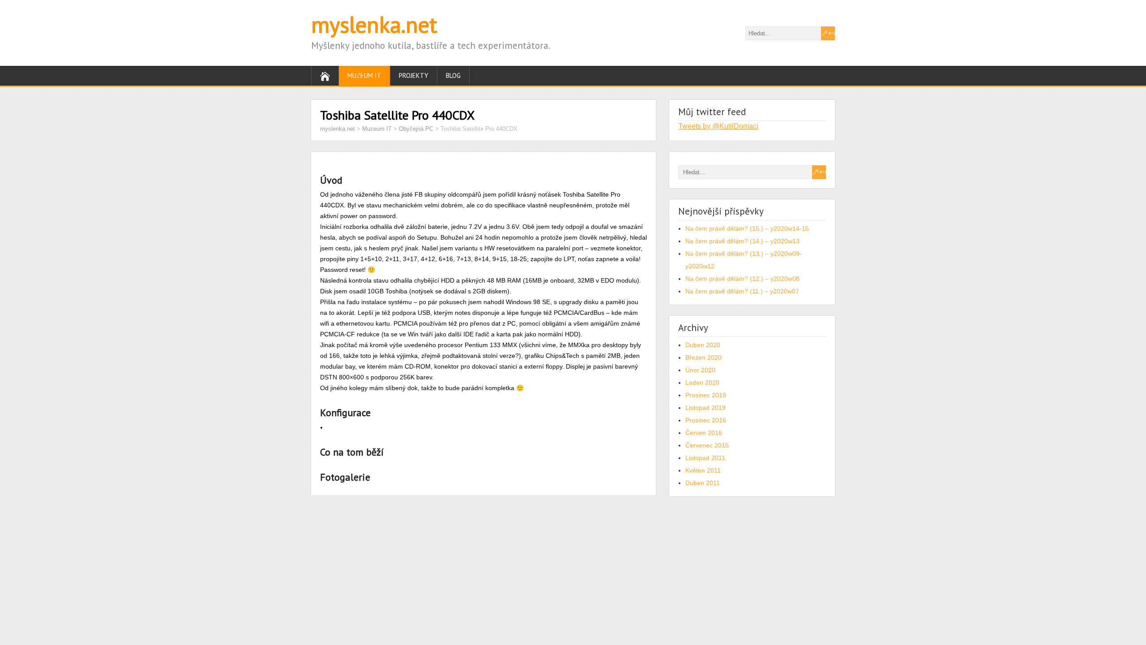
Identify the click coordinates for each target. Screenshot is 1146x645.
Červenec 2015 (707, 445)
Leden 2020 (702, 382)
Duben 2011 (702, 482)
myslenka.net (374, 24)
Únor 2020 (700, 370)
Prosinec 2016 (705, 420)
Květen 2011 (703, 470)
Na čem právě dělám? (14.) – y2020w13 (742, 241)
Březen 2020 (703, 357)
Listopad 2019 (705, 407)
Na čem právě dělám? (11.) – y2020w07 (742, 291)
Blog (453, 75)
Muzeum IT (364, 75)
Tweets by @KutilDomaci (718, 126)
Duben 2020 (702, 344)
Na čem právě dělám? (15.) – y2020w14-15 (747, 228)
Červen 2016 (703, 432)
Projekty (413, 75)
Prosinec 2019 (705, 395)
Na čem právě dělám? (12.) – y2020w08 (742, 278)
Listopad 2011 (705, 457)
